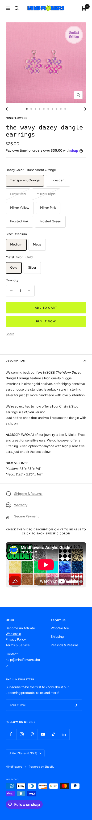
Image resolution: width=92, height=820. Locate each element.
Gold (13, 268)
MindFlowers (16, 118)
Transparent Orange (25, 180)
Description (15, 360)
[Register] (76, 705)
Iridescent (58, 180)
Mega (37, 244)
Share (10, 334)
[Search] (17, 8)
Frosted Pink (19, 221)
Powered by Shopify (41, 766)
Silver (32, 268)
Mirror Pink (48, 208)
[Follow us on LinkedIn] (64, 734)
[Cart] (83, 8)
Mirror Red (18, 194)
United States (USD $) (23, 753)
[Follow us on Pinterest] (32, 734)
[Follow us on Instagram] (21, 734)
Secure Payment (26, 516)
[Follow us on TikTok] (53, 734)
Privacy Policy (16, 639)
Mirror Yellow (19, 208)
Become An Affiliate (20, 628)
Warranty (20, 505)
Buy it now (46, 321)
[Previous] (8, 109)
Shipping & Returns (28, 494)
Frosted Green (50, 221)
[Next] (84, 109)
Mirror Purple (46, 194)
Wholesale (13, 634)
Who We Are (60, 628)
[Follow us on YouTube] (43, 734)
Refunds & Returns (65, 645)
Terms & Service (18, 645)
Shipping (57, 637)
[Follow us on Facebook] (11, 734)
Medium (16, 244)
